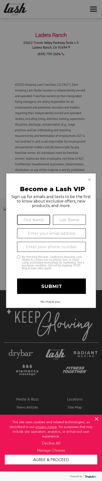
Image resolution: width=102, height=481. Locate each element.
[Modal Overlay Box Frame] (51, 240)
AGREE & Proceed (51, 459)
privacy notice (46, 426)
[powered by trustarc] (90, 476)
